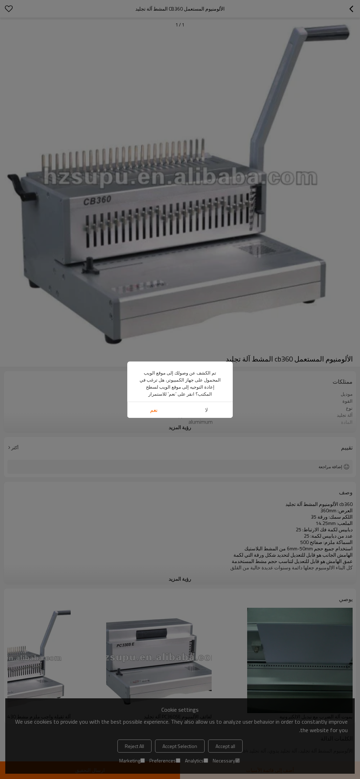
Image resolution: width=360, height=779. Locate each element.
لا (206, 410)
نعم (154, 410)
